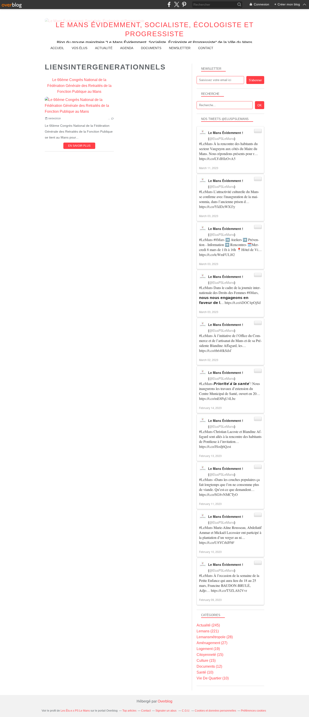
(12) (209, 666)
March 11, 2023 (208, 168)
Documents (151, 48)
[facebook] (169, 4)
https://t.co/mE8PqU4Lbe (217, 398)
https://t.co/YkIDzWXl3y (217, 206)
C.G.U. (186, 710)
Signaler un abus (166, 710)
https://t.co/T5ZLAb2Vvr (229, 590)
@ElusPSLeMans (221, 138)
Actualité (103, 48)
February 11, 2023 (210, 504)
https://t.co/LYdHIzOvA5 (217, 158)
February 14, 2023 (210, 408)
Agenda (126, 48)
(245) (208, 625)
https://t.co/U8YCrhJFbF (216, 542)
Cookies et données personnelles (215, 710)
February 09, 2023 (210, 600)
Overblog (165, 701)
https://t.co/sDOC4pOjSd (243, 302)
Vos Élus (79, 48)
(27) (212, 643)
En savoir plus (79, 145)
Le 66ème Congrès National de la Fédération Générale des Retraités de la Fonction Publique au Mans (79, 85)
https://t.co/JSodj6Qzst (215, 446)
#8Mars (219, 239)
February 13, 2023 (210, 456)
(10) (205, 672)
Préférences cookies (253, 710)
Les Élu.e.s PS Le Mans (75, 710)
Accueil (57, 48)
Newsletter (179, 48)
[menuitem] (57, 48)
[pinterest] (184, 4)
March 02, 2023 (208, 360)
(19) (208, 649)
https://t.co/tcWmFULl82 (217, 254)
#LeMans (206, 143)
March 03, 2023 (208, 216)
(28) (215, 637)
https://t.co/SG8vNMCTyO (218, 494)
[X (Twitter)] (176, 4)
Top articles (129, 710)
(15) (210, 655)
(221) (208, 631)
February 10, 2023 (210, 552)
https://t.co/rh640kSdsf (215, 350)
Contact (205, 48)
